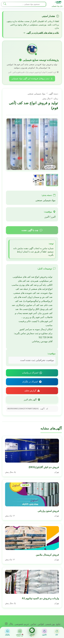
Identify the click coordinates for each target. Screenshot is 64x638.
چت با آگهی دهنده (30, 230)
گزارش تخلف (30, 390)
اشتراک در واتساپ (30, 372)
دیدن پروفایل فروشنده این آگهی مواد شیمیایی (30, 78)
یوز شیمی (50, 624)
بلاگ (10, 624)
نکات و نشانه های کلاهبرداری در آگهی (42, 33)
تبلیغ (58, 624)
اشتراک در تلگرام (30, 381)
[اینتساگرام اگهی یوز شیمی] (6, 624)
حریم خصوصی (21, 624)
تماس (33, 624)
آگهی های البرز (30, 399)
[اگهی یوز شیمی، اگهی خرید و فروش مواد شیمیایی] (58, 2)
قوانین (40, 624)
